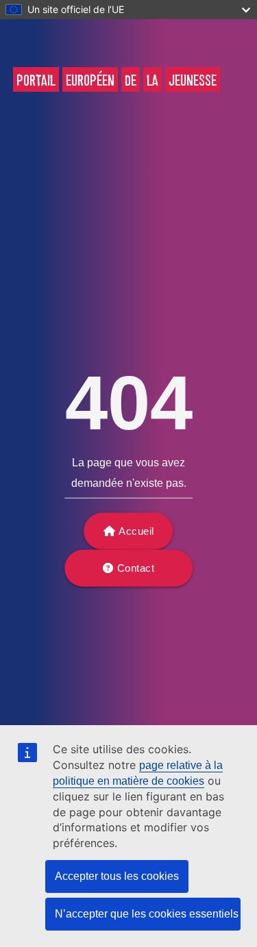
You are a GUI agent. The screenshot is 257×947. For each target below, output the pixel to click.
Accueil (136, 531)
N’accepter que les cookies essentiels (146, 914)
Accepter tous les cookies (117, 876)
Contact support (132, 574)
